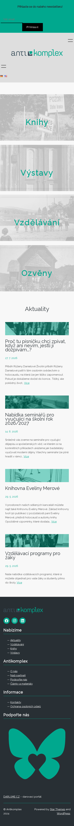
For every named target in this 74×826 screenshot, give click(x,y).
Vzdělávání (37, 222)
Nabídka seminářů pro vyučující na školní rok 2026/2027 (29, 419)
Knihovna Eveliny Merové (32, 488)
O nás (13, 671)
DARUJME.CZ (11, 796)
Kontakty (15, 702)
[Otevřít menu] (70, 40)
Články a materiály (21, 683)
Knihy (37, 122)
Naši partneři (18, 675)
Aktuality (37, 308)
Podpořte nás (18, 679)
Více (26, 383)
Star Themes (57, 809)
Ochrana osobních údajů (25, 706)
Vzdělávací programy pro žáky (32, 555)
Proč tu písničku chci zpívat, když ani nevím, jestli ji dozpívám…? (35, 345)
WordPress (63, 813)
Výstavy (37, 172)
